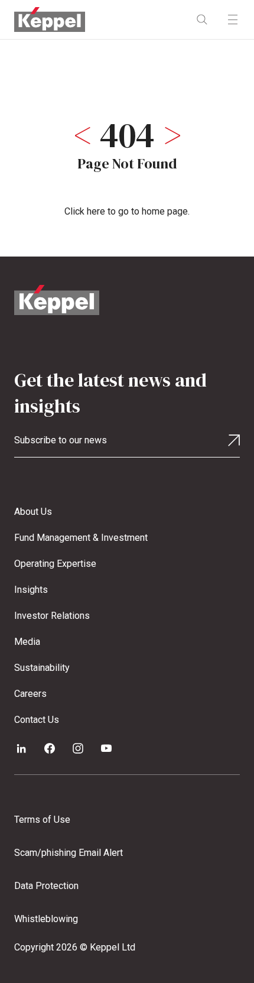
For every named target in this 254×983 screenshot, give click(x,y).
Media (27, 641)
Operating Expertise (55, 563)
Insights (31, 589)
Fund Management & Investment (81, 537)
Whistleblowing (46, 918)
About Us (33, 511)
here (96, 211)
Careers (30, 693)
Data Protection (46, 885)
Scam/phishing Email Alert (68, 852)
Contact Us (36, 719)
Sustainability (42, 667)
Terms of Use (42, 819)
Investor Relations (52, 615)
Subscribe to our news (60, 440)
